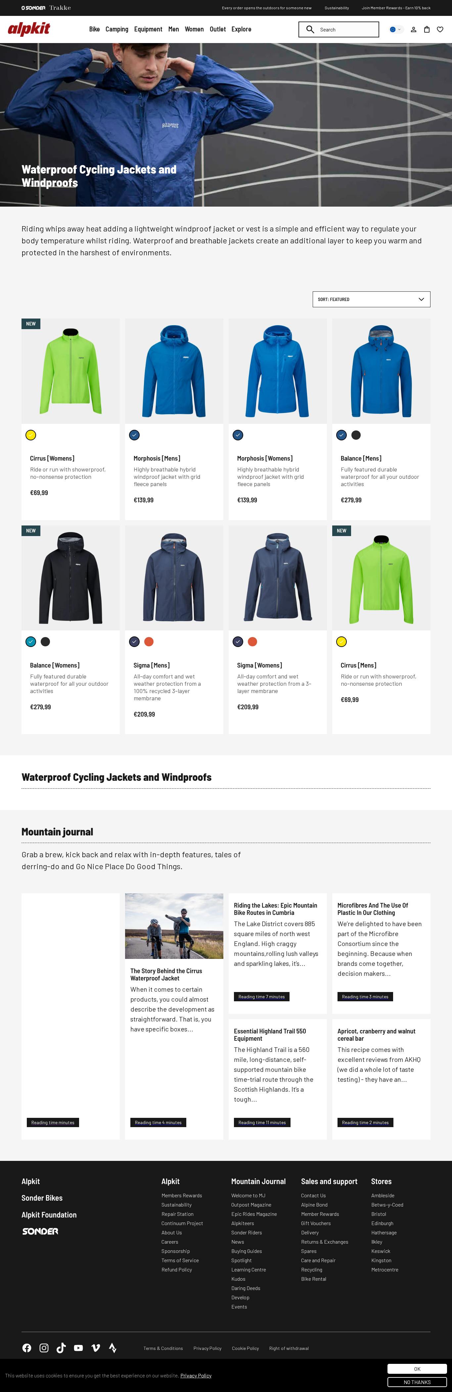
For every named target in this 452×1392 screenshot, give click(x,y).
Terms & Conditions (163, 1348)
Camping (117, 29)
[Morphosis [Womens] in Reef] (238, 435)
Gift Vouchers (316, 1223)
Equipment (148, 29)
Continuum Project (182, 1223)
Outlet (218, 29)
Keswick (380, 1251)
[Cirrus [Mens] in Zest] (341, 641)
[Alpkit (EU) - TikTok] (61, 1348)
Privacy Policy (207, 1348)
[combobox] (338, 29)
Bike (94, 29)
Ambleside (382, 1195)
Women (194, 29)
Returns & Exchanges (324, 1241)
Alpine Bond (314, 1204)
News (237, 1241)
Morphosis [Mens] (157, 458)
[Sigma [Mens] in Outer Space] (134, 641)
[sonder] (33, 8)
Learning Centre (248, 1269)
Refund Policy (176, 1269)
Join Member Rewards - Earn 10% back (396, 7)
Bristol (378, 1214)
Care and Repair (318, 1260)
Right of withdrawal (289, 1348)
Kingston (381, 1260)
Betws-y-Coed (387, 1204)
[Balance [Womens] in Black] (45, 641)
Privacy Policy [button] (195, 1375)
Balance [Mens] (361, 458)
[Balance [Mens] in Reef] (341, 435)
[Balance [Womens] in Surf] (30, 641)
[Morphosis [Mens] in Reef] (134, 435)
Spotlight (241, 1260)
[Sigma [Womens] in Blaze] (252, 641)
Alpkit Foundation (49, 1214)
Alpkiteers (242, 1223)
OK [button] (417, 1369)
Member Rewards (320, 1214)
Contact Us (313, 1195)
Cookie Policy (245, 1348)
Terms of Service (180, 1260)
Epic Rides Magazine (254, 1214)
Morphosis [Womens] (265, 458)
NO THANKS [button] (417, 1382)
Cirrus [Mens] (358, 665)
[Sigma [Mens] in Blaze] (149, 641)
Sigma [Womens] (259, 665)
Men (173, 29)
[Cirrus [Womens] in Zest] (30, 435)
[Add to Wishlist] (110, 325)
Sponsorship (175, 1251)
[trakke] (60, 8)
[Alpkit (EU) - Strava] (113, 1348)
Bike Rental (313, 1278)
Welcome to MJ (248, 1195)
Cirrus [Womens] (52, 458)
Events (239, 1306)
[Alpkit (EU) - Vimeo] (95, 1348)
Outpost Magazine (251, 1204)
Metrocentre (384, 1269)
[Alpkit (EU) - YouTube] (78, 1348)
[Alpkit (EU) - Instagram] (44, 1348)
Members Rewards (181, 1195)
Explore (241, 29)
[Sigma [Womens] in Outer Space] (238, 641)
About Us (171, 1232)
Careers (169, 1241)
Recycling (311, 1269)
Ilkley (376, 1241)
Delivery (310, 1232)
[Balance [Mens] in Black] (356, 435)
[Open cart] (427, 29)
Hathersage (384, 1232)
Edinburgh (382, 1223)
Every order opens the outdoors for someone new (267, 7)
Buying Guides (246, 1251)
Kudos (238, 1278)
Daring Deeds (245, 1288)
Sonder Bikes (42, 1197)
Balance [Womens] (54, 665)
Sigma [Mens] (152, 665)
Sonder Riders (246, 1232)
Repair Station (177, 1214)
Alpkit (31, 1181)
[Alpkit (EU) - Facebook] (27, 1348)
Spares (309, 1251)
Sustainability (337, 7)
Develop (240, 1297)
